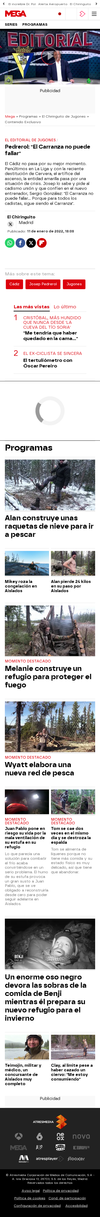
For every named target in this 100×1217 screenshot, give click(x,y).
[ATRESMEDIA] (50, 1122)
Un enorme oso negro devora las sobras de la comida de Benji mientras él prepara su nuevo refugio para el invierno (46, 997)
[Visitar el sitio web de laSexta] (39, 1136)
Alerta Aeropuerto (52, 4)
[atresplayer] (82, 14)
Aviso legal (31, 1191)
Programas (35, 25)
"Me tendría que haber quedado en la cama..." (50, 335)
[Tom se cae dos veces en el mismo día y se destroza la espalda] (73, 802)
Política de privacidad (61, 1191)
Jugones (74, 284)
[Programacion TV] (71, 14)
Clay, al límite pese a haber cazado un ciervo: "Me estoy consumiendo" (72, 1072)
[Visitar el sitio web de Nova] (81, 1136)
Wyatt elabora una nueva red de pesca (39, 769)
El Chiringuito (80, 4)
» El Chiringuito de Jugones (62, 116)
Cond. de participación (67, 1198)
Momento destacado (28, 661)
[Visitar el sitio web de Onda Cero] (60, 1147)
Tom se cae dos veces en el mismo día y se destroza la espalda (71, 835)
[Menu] (94, 14)
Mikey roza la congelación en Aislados (21, 586)
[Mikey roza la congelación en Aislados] (27, 564)
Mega (10, 116)
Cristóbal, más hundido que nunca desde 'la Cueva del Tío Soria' (52, 322)
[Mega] (25, 13)
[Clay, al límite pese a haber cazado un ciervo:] (73, 1048)
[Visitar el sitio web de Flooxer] (76, 1158)
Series (11, 25)
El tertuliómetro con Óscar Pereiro (47, 363)
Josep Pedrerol (43, 284)
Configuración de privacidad (37, 1206)
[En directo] (60, 14)
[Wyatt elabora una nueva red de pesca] (50, 727)
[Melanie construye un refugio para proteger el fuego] (50, 631)
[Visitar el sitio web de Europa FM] (81, 1147)
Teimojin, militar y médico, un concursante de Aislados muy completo (23, 1074)
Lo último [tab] (65, 307)
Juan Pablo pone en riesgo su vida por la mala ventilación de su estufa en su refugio (25, 837)
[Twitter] (10, 224)
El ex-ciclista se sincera (52, 353)
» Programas (27, 116)
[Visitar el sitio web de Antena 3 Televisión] (18, 1136)
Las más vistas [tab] (32, 307)
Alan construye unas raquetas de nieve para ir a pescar (49, 526)
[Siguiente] (96, 4)
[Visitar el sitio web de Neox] (60, 1136)
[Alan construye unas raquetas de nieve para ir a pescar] (50, 485)
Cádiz (14, 284)
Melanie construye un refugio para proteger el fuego (48, 676)
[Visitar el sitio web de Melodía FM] (23, 1158)
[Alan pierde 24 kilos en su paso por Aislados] (73, 564)
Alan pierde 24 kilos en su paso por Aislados (71, 586)
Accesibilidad (76, 1206)
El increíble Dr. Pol (22, 4)
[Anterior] (3, 4)
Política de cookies (29, 1198)
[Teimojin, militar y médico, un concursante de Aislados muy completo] (27, 1048)
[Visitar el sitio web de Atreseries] (39, 1147)
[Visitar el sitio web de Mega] (18, 1147)
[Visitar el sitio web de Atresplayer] (50, 1158)
